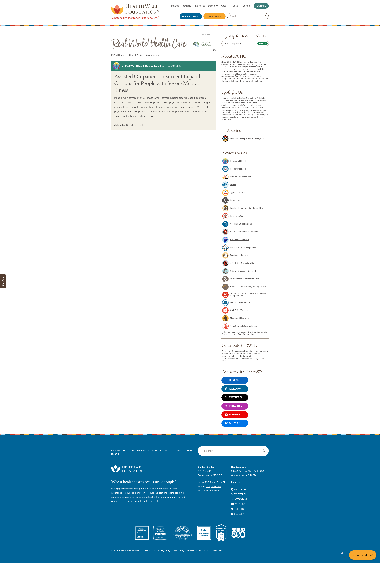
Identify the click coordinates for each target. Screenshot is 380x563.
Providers (186, 5)
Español (247, 5)
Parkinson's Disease (239, 255)
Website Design (194, 551)
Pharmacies (199, 5)
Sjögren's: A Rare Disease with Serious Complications (248, 294)
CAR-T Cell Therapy (239, 310)
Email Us (236, 482)
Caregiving (235, 200)
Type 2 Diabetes (237, 192)
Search (264, 450)
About (224, 5)
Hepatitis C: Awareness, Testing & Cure (248, 286)
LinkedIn (234, 380)
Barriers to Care (237, 216)
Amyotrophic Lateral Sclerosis (243, 326)
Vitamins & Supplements (241, 224)
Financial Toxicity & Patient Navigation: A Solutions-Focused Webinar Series (244, 99)
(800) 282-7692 (211, 490)
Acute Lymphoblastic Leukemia (244, 231)
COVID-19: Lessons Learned (243, 271)
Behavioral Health (134, 125)
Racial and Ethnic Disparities (243, 247)
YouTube (234, 414)
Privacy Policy (163, 551)
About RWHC (135, 55)
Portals (214, 16)
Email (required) (233, 43)
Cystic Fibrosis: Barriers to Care (244, 279)
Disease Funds (190, 16)
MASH (233, 184)
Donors (211, 5)
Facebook (235, 388)
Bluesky (234, 423)
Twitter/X (235, 397)
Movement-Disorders (239, 318)
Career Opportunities (214, 551)
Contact (236, 5)
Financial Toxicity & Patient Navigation (247, 138)
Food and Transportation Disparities (246, 208)
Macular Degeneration (240, 302)
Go (265, 16)
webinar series (259, 110)
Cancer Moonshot (238, 169)
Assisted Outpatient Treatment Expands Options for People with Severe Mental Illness (158, 83)
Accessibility (178, 551)
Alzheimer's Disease (239, 239)
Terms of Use (148, 551)
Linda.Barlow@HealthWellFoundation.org (239, 358)
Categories (151, 55)
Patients (175, 5)
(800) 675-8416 (213, 486)
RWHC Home (117, 55)
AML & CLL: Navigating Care (243, 263)
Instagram (236, 406)
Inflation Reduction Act (240, 176)
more (152, 116)
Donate (261, 5)
